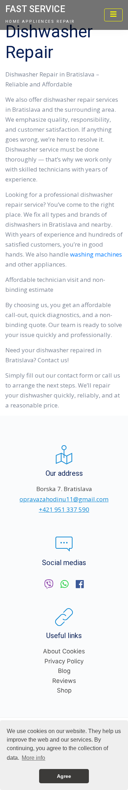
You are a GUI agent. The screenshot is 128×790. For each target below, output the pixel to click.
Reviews (64, 680)
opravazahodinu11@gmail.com (64, 499)
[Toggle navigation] (113, 15)
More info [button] (33, 758)
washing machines (96, 254)
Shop (64, 690)
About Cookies (64, 651)
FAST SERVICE (35, 9)
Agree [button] (64, 776)
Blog (64, 670)
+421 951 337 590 (64, 509)
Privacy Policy (64, 661)
